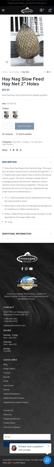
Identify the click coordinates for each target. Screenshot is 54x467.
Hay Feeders (14, 72)
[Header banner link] (27, 3)
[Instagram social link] (26, 268)
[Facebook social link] (10, 150)
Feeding (25, 142)
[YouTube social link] (31, 268)
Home (4, 72)
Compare (9, 134)
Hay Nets (25, 72)
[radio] (6, 115)
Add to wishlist (25, 134)
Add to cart (24, 126)
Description (9, 162)
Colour (5, 108)
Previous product (45, 72)
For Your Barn (36, 142)
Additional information (16, 233)
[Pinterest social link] (17, 150)
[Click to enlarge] (7, 62)
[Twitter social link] (13, 150)
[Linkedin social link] (20, 150)
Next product (50, 72)
